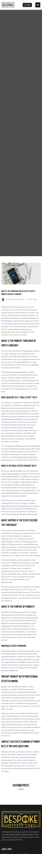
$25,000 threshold (13, 372)
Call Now (27, 5)
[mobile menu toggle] (37, 4)
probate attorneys (9, 598)
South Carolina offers (10, 474)
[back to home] (8, 5)
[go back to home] (21, 819)
